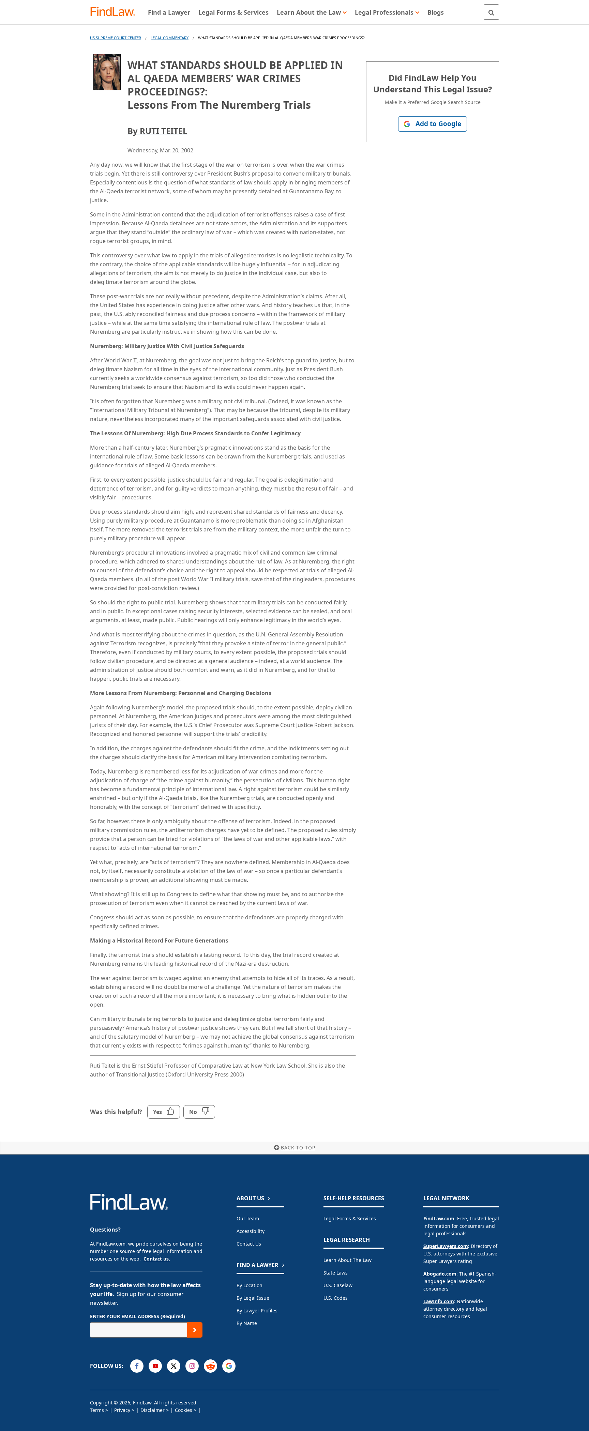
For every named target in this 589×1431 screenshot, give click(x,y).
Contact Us (249, 1243)
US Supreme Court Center (115, 37)
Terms (97, 1410)
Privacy (122, 1410)
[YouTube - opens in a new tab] (155, 1366)
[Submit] (194, 1330)
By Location (249, 1285)
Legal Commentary (169, 37)
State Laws (335, 1272)
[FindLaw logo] (115, 12)
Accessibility (251, 1231)
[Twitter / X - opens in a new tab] (173, 1366)
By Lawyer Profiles (257, 1310)
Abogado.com (439, 1273)
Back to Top (298, 1147)
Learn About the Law (347, 1260)
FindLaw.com (438, 1218)
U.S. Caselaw (337, 1285)
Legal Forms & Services (349, 1218)
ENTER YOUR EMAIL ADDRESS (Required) (137, 1316)
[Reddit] (210, 1366)
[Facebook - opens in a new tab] (137, 1366)
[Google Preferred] (229, 1366)
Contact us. (157, 1258)
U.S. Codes (335, 1298)
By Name (247, 1323)
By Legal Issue (253, 1298)
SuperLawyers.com (445, 1246)
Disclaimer (152, 1410)
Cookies (183, 1410)
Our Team (248, 1218)
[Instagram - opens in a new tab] (192, 1366)
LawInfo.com (438, 1301)
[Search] (491, 12)
